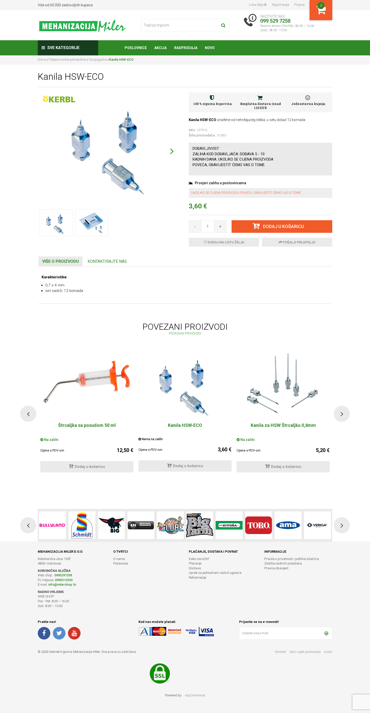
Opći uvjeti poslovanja (305, 652)
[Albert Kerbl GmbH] (59, 99)
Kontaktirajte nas (107, 261)
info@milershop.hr (62, 584)
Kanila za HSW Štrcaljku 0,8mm (283, 425)
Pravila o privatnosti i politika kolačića (291, 559)
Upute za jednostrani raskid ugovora (215, 573)
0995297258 (63, 575)
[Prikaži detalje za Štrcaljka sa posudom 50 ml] (86, 382)
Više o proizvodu (60, 261)
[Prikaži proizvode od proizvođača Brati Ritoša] (199, 525)
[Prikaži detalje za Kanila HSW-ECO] (185, 384)
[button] (172, 151)
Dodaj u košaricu (90, 466)
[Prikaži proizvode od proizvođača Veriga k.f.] (288, 525)
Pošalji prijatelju (298, 242)
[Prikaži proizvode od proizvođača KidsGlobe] (140, 525)
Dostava (195, 568)
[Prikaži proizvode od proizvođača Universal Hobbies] (111, 525)
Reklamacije (197, 577)
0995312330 (63, 580)
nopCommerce (195, 695)
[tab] (61, 261)
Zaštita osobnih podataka (283, 563)
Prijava (299, 5)
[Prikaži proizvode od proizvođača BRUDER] (317, 525)
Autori (328, 652)
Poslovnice (120, 563)
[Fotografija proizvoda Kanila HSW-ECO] (109, 147)
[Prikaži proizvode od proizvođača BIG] (81, 525)
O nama (119, 559)
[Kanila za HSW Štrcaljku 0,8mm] (283, 384)
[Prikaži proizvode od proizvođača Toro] (229, 525)
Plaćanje (195, 563)
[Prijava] (326, 633)
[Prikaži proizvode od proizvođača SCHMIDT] (52, 525)
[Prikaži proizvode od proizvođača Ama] (258, 525)
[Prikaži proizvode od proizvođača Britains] (170, 525)
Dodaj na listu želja (225, 242)
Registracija (280, 5)
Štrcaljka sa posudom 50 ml (87, 425)
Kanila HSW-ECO (185, 425)
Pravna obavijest (276, 568)
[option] (185, 413)
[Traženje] (223, 25)
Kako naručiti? (199, 559)
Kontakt (280, 652)
